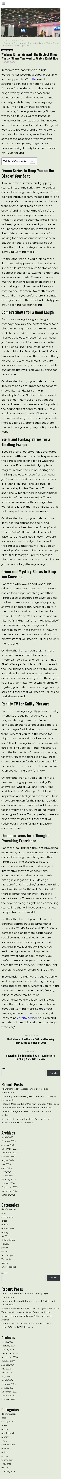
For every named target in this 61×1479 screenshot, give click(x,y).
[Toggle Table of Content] (31, 161)
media (4, 1224)
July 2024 (6, 1164)
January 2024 (8, 1183)
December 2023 (9, 1187)
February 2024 (8, 1179)
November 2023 (9, 1191)
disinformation (8, 1209)
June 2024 (6, 1168)
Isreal (4, 1221)
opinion (5, 1244)
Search (4, 1068)
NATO (4, 1236)
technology (7, 1255)
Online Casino (8, 1240)
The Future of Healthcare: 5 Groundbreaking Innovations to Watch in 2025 (30, 1040)
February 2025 (8, 1141)
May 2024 (6, 1172)
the (34, 79)
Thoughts (6, 1259)
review (4, 1251)
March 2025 (7, 1137)
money (5, 1232)
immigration (7, 1217)
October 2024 (8, 1156)
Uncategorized (7, 50)
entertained (25, 1018)
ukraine (5, 1263)
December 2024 (9, 1149)
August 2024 (7, 1160)
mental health (8, 1228)
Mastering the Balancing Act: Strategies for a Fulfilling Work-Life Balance (30, 1057)
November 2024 (9, 1152)
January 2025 (7, 1145)
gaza (3, 1213)
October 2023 (8, 1195)
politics (4, 1247)
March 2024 (7, 1175)
